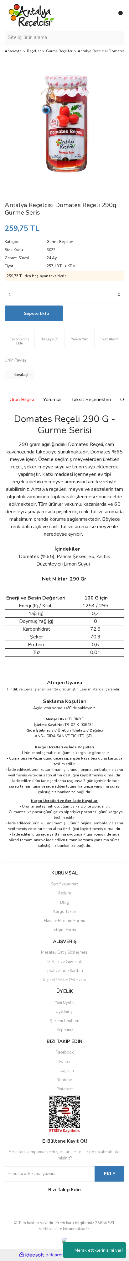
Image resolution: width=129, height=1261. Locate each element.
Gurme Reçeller (60, 241)
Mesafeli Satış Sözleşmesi (64, 952)
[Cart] (118, 15)
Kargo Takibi (64, 911)
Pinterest (64, 1089)
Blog (64, 902)
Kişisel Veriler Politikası (64, 980)
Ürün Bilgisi (21, 399)
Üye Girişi (64, 1011)
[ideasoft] (31, 1255)
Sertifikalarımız (64, 884)
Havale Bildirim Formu (64, 921)
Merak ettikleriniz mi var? (99, 1250)
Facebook (65, 1052)
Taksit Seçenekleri (91, 399)
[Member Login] (105, 15)
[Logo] (31, 15)
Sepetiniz (64, 1030)
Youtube (64, 1080)
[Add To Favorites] (19, 338)
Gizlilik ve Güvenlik (64, 962)
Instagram (64, 1071)
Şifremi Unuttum (64, 1021)
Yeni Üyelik (64, 1002)
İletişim (64, 893)
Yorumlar (52, 399)
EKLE (109, 1174)
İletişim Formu (64, 930)
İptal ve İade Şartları (64, 971)
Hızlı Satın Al (95, 313)
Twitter (64, 1061)
